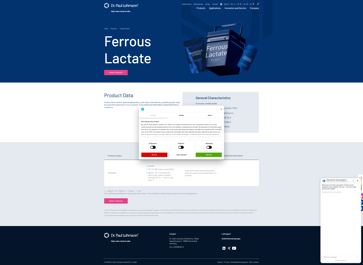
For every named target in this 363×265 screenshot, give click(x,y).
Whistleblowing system (239, 262)
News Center (187, 4)
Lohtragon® (226, 234)
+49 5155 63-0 (178, 247)
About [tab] (210, 115)
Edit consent (254, 262)
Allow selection (181, 155)
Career (207, 4)
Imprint (220, 262)
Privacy (227, 262)
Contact (215, 4)
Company (254, 8)
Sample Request (116, 73)
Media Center (198, 4)
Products (201, 8)
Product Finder (125, 28)
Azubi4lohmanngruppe (231, 238)
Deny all (154, 155)
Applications (215, 8)
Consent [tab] (153, 115)
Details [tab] (181, 115)
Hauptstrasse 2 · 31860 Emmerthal (183, 241)
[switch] (153, 147)
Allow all (209, 155)
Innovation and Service (235, 8)
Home (106, 28)
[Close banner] (221, 109)
